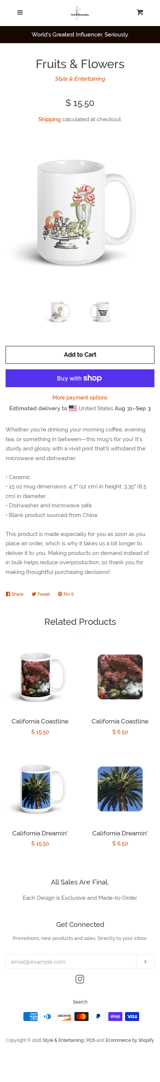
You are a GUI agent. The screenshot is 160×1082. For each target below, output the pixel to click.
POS (91, 1040)
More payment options (80, 398)
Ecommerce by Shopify (130, 1040)
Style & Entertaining (80, 79)
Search (80, 1002)
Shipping (49, 119)
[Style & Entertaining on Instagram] (80, 980)
